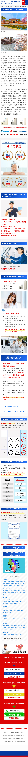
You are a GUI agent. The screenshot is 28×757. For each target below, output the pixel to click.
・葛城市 (18, 625)
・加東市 (9, 601)
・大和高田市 (10, 629)
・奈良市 (23, 627)
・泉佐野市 (17, 581)
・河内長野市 (5, 585)
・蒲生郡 (13, 618)
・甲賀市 (21, 618)
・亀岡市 (12, 608)
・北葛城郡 (23, 625)
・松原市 (4, 592)
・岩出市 (8, 634)
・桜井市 (8, 627)
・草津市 (17, 618)
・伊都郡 (4, 634)
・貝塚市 (12, 583)
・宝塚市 (6, 603)
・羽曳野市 (6, 590)
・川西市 (12, 601)
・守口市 (20, 592)
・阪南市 (10, 590)
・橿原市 (15, 625)
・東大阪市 (15, 590)
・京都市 (20, 608)
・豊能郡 (13, 588)
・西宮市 (15, 603)
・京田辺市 (16, 608)
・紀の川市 (12, 634)
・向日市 (6, 612)
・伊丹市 (15, 599)
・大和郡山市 (5, 629)
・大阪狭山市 (7, 583)
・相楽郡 (14, 610)
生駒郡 (4, 625)
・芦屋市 (8, 599)
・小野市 (19, 599)
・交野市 (19, 583)
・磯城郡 (12, 627)
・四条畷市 (18, 585)
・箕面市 (16, 592)
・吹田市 (21, 585)
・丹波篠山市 (10, 603)
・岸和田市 (10, 585)
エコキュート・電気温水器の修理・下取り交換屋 (10, 3)
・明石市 (4, 599)
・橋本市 (16, 634)
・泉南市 (11, 587)
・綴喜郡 (18, 610)
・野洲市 (15, 619)
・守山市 (11, 619)
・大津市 (9, 618)
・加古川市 (5, 601)
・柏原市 (15, 583)
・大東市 (18, 587)
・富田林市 (18, 588)
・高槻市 (6, 588)
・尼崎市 (12, 599)
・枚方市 (18, 590)
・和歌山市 (21, 634)
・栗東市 (18, 619)
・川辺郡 (16, 601)
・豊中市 (9, 588)
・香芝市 (11, 625)
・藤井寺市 (23, 590)
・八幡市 (9, 612)
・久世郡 (6, 610)
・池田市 (4, 581)
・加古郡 (23, 599)
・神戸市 (20, 601)
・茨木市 (21, 581)
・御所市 (4, 627)
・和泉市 (8, 581)
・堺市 (14, 585)
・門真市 (23, 583)
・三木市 (18, 603)
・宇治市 (4, 608)
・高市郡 (15, 627)
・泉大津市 (12, 581)
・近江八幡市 (5, 618)
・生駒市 (7, 625)
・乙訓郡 (8, 608)
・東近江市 (7, 619)
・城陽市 (10, 610)
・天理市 (19, 627)
